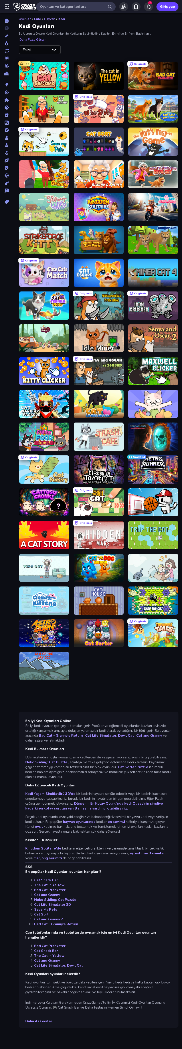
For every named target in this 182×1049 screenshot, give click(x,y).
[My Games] (136, 6)
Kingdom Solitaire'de (43, 848)
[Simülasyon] (6, 153)
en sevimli (116, 821)
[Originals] (6, 58)
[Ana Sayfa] (6, 20)
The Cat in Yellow (49, 885)
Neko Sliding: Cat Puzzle (46, 762)
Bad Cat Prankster (49, 889)
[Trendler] (6, 43)
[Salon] (6, 145)
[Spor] (6, 160)
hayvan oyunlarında (79, 821)
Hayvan (49, 19)
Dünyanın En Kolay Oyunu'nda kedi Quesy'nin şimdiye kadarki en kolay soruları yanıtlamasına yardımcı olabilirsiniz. (94, 806)
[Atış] (6, 92)
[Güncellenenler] (6, 51)
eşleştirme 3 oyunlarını (149, 853)
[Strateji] (6, 168)
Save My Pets (45, 909)
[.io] (6, 107)
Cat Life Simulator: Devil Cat (109, 735)
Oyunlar (25, 19)
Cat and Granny (149, 735)
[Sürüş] (6, 175)
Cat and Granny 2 (48, 919)
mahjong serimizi (48, 858)
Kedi (61, 19)
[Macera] (6, 130)
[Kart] (6, 115)
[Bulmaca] (6, 100)
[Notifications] (148, 6)
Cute (37, 19)
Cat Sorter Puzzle (133, 767)
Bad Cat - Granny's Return (61, 735)
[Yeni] (6, 36)
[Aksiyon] (6, 85)
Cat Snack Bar (46, 880)
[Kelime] (6, 122)
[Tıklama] (6, 183)
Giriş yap (167, 6)
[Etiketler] (6, 202)
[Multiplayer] (6, 66)
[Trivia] (6, 190)
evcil (39, 826)
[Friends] (123, 6)
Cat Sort (41, 914)
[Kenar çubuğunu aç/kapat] (7, 6)
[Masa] (6, 138)
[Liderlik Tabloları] (6, 73)
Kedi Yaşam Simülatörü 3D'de (50, 793)
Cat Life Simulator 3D (52, 904)
